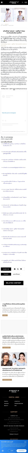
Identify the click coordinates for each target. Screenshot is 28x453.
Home (2, 24)
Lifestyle (17, 401)
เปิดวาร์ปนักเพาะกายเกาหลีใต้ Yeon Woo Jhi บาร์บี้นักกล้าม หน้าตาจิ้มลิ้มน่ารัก (14, 221)
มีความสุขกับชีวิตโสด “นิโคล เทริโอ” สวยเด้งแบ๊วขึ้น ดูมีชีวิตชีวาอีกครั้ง (15, 174)
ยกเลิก (12, 450)
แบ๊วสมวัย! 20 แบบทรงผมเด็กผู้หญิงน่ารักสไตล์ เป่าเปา (14, 167)
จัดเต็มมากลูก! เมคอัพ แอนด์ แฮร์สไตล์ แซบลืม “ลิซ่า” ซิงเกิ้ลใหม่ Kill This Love (14, 213)
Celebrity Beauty (7, 379)
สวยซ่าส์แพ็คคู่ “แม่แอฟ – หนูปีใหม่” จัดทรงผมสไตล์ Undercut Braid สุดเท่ (14, 44)
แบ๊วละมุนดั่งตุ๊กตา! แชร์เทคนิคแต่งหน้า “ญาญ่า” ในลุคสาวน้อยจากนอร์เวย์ (15, 198)
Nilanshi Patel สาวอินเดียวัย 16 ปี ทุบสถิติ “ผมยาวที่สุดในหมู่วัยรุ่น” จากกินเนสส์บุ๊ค (15, 253)
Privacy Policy (14, 434)
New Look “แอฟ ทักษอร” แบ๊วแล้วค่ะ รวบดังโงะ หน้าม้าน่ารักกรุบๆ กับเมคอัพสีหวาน (14, 160)
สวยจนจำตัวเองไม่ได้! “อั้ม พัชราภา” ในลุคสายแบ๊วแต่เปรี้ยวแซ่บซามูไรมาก (14, 182)
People (6, 401)
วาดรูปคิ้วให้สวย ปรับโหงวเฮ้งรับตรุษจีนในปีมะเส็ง (13, 305)
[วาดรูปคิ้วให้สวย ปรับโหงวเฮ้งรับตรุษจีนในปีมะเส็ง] (14, 295)
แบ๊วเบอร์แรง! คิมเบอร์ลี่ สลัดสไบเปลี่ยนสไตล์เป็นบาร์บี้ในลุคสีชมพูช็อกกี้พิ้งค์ (14, 152)
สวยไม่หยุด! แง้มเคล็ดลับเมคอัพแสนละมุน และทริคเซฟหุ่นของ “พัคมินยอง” (15, 245)
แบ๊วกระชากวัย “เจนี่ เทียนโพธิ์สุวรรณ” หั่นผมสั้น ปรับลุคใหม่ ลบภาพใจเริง (14, 206)
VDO (16, 405)
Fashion (6, 403)
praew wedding (19, 403)
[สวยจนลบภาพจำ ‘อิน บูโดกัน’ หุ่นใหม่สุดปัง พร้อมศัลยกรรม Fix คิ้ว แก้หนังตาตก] (14, 359)
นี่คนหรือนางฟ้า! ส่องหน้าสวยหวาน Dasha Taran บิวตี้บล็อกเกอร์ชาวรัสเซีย (14, 237)
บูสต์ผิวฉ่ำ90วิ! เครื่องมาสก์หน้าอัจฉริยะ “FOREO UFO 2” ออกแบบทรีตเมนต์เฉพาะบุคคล (13, 338)
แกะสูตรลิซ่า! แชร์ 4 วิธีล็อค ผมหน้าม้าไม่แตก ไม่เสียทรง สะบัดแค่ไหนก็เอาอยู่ (14, 261)
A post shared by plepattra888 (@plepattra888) (12, 131)
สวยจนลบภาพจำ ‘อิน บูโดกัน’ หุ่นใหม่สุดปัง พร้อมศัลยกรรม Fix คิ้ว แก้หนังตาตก (13, 369)
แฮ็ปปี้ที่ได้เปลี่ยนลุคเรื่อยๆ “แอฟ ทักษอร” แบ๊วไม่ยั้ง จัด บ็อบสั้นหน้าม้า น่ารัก (14, 144)
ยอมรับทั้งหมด (22, 450)
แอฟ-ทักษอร (16, 274)
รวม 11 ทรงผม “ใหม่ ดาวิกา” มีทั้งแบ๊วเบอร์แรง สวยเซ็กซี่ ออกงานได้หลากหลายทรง (14, 190)
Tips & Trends (6, 347)
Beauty (7, 24)
